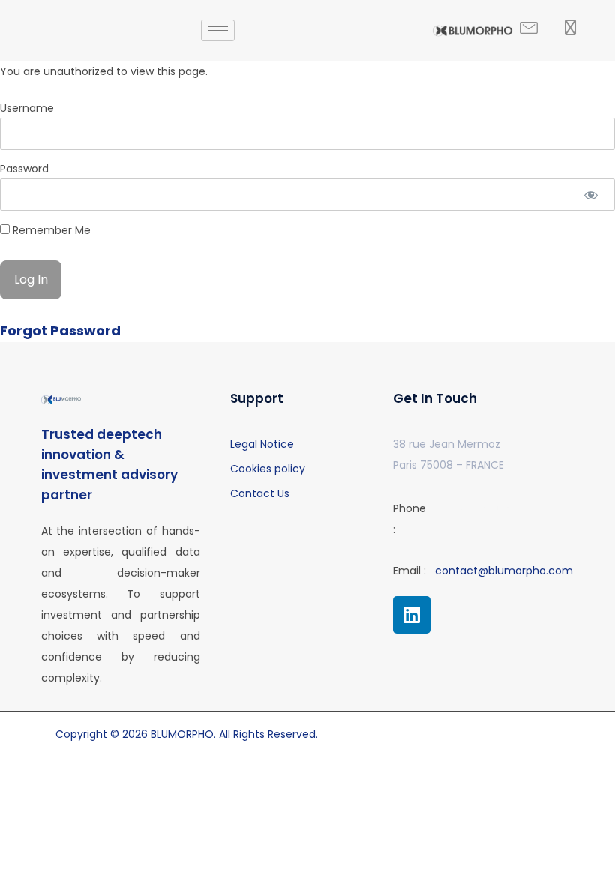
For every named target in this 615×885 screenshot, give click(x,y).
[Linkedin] (411, 615)
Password (24, 168)
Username (27, 108)
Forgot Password (60, 330)
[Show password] (590, 194)
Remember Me (50, 230)
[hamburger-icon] (218, 30)
